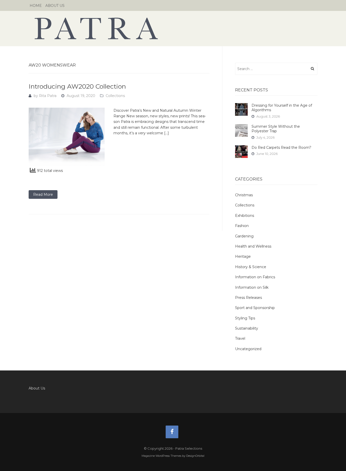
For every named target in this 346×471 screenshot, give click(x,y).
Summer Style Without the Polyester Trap (276, 128)
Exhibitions (244, 215)
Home (36, 5)
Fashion (242, 225)
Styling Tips (245, 318)
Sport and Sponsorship (255, 307)
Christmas (244, 195)
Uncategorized (248, 349)
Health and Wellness (253, 246)
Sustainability (246, 328)
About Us (55, 5)
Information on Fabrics (255, 277)
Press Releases (248, 297)
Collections (115, 95)
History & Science (250, 267)
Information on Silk (251, 287)
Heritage (243, 256)
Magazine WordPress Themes (161, 456)
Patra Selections (173, 28)
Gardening (244, 236)
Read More (43, 194)
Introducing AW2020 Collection (77, 86)
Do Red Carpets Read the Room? (281, 147)
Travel (240, 338)
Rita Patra (47, 95)
